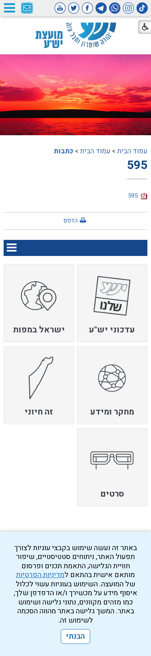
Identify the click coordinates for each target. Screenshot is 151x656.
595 (137, 165)
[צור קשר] (27, 8)
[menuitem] (112, 303)
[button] (9, 8)
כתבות (63, 151)
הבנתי (75, 636)
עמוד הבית (132, 151)
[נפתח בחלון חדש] (142, 8)
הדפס (70, 220)
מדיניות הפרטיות (40, 574)
